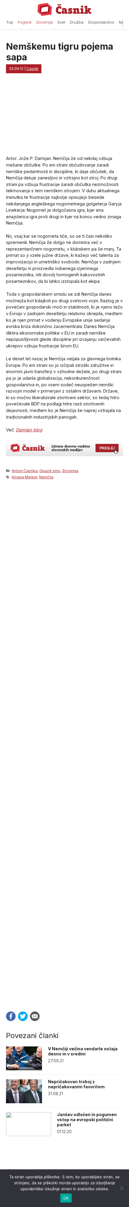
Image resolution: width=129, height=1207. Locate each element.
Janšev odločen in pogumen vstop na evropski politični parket (87, 1119)
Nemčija (46, 477)
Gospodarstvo (101, 22)
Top (9, 22)
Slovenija (44, 22)
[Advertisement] (64, 743)
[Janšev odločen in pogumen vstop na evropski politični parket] (28, 1134)
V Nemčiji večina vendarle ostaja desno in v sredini (83, 1051)
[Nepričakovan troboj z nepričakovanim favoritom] (24, 1101)
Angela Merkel (24, 477)
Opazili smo (49, 471)
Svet (61, 22)
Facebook (11, 1016)
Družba (76, 22)
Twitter (23, 1016)
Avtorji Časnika (25, 471)
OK (66, 1198)
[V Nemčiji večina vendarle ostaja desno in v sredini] (24, 1069)
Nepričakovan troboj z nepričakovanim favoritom (76, 1084)
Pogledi (25, 22)
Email (35, 1016)
